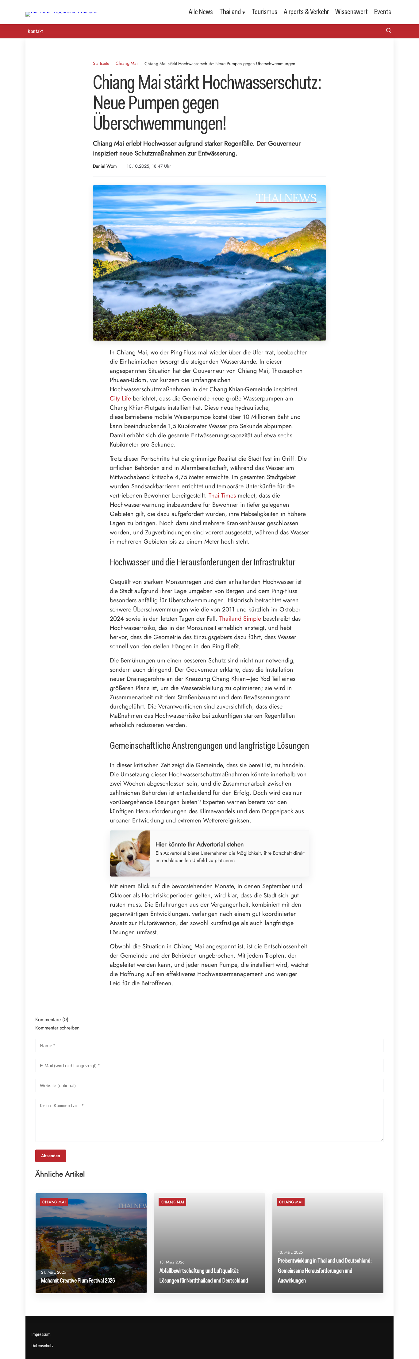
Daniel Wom (105, 166)
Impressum (41, 1334)
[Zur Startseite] (61, 11)
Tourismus (264, 11)
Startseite (101, 63)
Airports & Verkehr (306, 11)
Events (382, 11)
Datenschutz (43, 1345)
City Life (120, 398)
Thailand (230, 11)
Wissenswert (351, 11)
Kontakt (35, 31)
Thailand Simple (240, 618)
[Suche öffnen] (389, 31)
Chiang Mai (127, 63)
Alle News (201, 11)
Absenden (50, 1156)
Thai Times (222, 495)
